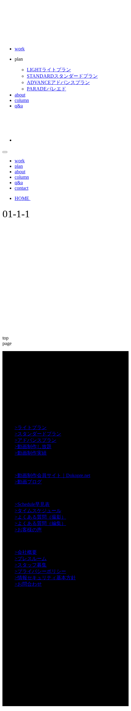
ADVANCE (58, 82)
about (20, 94)
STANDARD (62, 76)
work (20, 48)
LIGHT (49, 69)
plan (19, 166)
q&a (19, 105)
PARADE (46, 88)
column (22, 100)
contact (21, 188)
